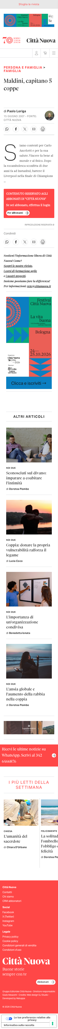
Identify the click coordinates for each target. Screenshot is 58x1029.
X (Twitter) (8, 916)
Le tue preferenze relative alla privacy (32, 1018)
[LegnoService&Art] (29, 727)
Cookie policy (10, 941)
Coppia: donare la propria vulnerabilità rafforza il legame (28, 550)
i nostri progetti (16, 276)
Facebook (8, 912)
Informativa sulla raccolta (19, 1025)
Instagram (8, 921)
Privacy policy (10, 936)
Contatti (7, 892)
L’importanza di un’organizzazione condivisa (22, 622)
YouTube (7, 925)
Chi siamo (8, 896)
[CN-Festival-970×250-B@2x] (29, 20)
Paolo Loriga (16, 111)
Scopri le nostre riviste (18, 266)
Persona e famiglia (23, 67)
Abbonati (43, 982)
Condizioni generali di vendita (19, 945)
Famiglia (12, 71)
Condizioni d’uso (11, 949)
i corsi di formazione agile (20, 271)
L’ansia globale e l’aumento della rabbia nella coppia (25, 694)
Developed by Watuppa (13, 998)
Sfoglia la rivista (29, 4)
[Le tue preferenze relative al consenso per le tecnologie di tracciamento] (53, 1023)
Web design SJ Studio (37, 994)
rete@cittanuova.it (39, 286)
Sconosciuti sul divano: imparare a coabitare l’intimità (26, 478)
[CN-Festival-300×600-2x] (29, 342)
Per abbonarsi (15, 213)
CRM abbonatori (11, 901)
